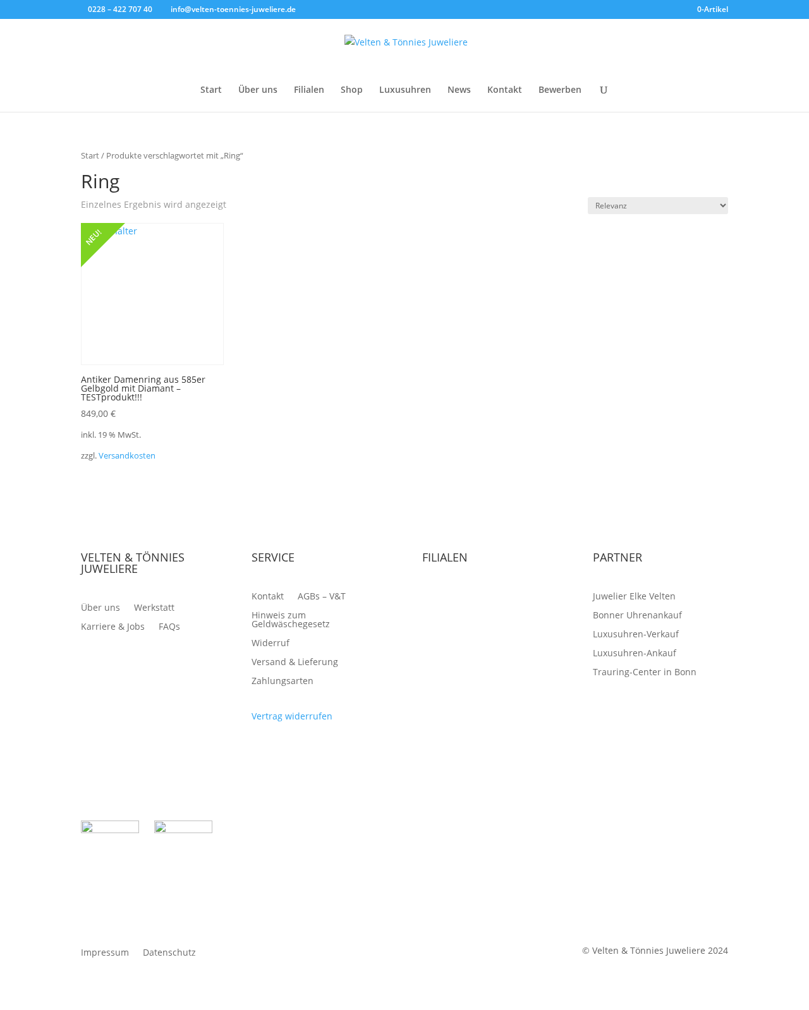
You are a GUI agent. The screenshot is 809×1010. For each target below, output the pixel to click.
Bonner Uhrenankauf (637, 616)
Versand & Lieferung (295, 663)
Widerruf (270, 644)
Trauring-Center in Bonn (644, 673)
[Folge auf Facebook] (693, 831)
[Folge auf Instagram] (718, 831)
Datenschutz (169, 953)
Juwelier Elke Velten (634, 597)
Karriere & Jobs (113, 627)
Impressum (105, 953)
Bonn (433, 616)
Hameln (527, 616)
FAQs (169, 627)
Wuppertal (513, 635)
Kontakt (504, 90)
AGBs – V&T (322, 597)
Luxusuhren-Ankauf (634, 654)
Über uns (257, 90)
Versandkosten (127, 455)
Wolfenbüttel (449, 635)
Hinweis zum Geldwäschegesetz (291, 620)
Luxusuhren (405, 90)
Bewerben (559, 90)
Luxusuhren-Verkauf (636, 635)
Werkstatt (154, 608)
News (459, 90)
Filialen (309, 90)
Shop (352, 90)
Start (211, 90)
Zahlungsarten (282, 681)
